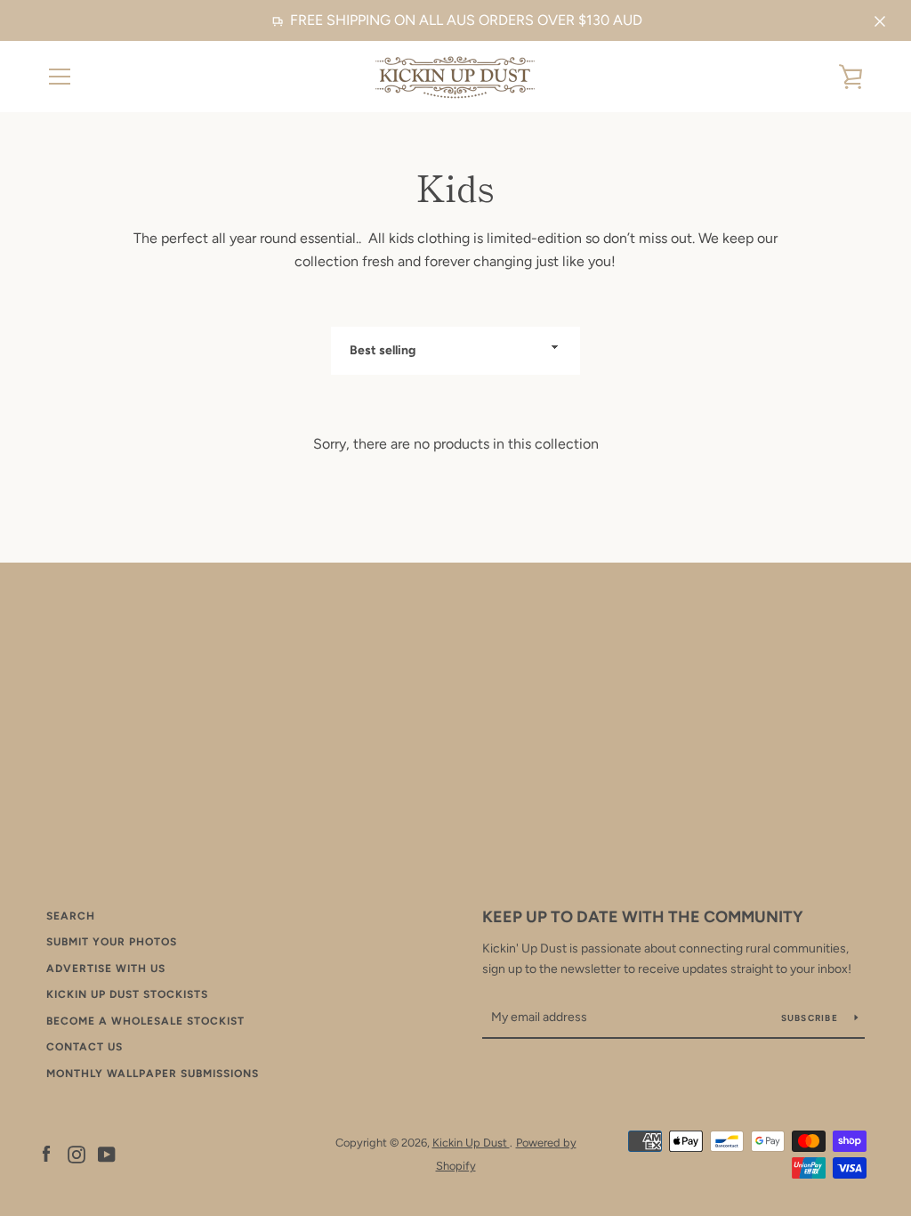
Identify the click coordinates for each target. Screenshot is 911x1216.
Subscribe (811, 1018)
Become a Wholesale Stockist (145, 1021)
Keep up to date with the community (642, 917)
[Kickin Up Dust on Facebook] (46, 1153)
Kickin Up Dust (471, 1142)
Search (70, 916)
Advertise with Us (105, 968)
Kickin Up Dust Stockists (127, 994)
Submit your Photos (111, 942)
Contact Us (84, 1047)
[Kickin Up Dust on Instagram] (76, 1153)
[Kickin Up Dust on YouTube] (107, 1153)
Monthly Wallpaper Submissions (152, 1073)
